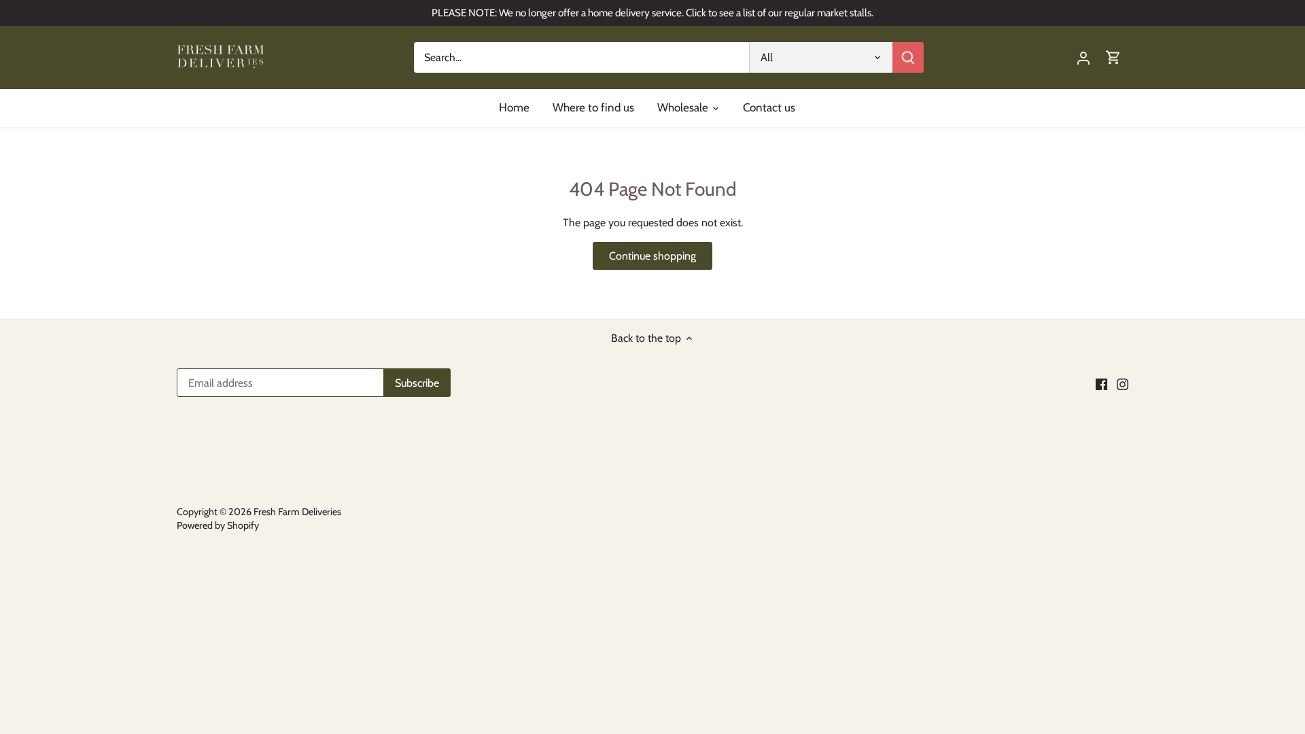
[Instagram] (1122, 384)
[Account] (1083, 57)
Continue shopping (652, 255)
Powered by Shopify (218, 525)
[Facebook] (1101, 384)
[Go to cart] (1113, 57)
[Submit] (908, 57)
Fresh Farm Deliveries (297, 512)
